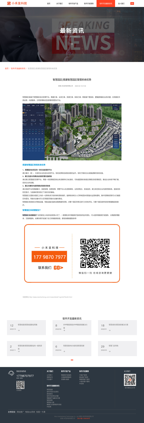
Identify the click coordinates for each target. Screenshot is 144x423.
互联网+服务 (65, 379)
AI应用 (81, 383)
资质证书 (50, 377)
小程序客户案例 (84, 381)
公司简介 (50, 375)
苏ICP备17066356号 (83, 418)
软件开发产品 (66, 371)
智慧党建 (50, 389)
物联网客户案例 (84, 379)
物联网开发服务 (66, 375)
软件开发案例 (84, 371)
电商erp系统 (30, 412)
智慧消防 (50, 400)
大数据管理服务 (66, 377)
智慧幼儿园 (50, 402)
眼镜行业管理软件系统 (54, 404)
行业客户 (50, 379)
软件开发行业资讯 (52, 392)
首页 (7, 68)
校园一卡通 (40, 412)
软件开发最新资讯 (18, 68)
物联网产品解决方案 (53, 398)
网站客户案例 (83, 377)
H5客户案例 (83, 375)
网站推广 (20, 412)
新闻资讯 (50, 394)
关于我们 (50, 371)
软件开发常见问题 (52, 396)
